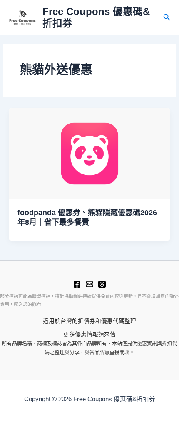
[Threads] (102, 284)
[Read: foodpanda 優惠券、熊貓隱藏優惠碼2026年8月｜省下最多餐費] (89, 153)
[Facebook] (77, 284)
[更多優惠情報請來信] (89, 284)
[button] (167, 17)
